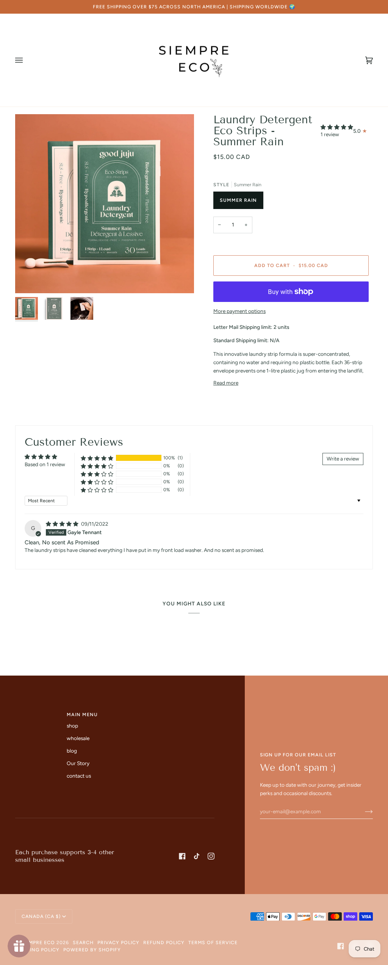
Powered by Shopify (92, 949)
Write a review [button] (343, 459)
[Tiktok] (196, 856)
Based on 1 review (45, 464)
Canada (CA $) (41, 916)
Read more (225, 383)
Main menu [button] (82, 714)
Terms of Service (213, 942)
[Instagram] (211, 856)
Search (83, 942)
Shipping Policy (37, 949)
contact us (79, 776)
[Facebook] (182, 856)
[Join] (363, 811)
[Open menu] (26, 60)
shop (72, 726)
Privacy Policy (118, 942)
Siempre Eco (38, 942)
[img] (63, 524)
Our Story (78, 763)
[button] (337, 127)
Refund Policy (164, 942)
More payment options (239, 311)
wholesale (78, 738)
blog (72, 751)
